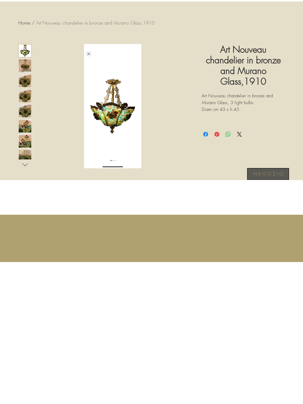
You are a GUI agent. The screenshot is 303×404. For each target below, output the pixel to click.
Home (24, 23)
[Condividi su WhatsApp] (228, 134)
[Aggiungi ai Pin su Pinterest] (216, 134)
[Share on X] (239, 134)
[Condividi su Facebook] (205, 134)
